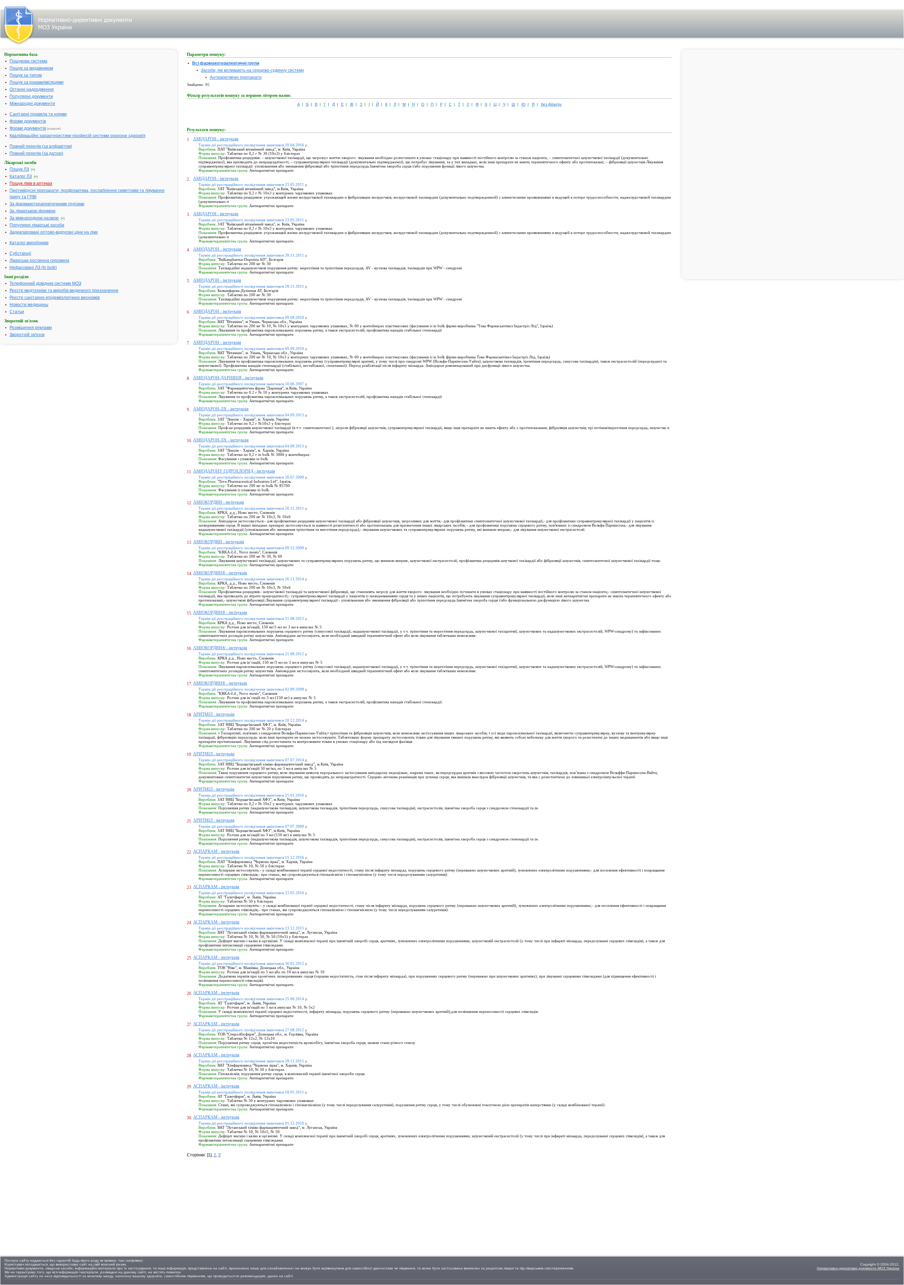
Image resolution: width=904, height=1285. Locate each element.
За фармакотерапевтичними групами (47, 203)
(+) (33, 169)
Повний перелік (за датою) (36, 153)
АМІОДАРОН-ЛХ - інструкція (221, 408)
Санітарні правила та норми (38, 114)
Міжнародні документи (32, 103)
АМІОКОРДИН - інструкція (218, 502)
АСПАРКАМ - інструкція (216, 851)
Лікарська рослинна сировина (39, 260)
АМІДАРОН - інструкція (215, 138)
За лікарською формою (32, 211)
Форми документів (28, 121)
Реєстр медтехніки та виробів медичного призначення (64, 290)
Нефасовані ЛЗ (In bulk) (33, 267)
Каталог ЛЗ (21, 176)
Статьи (17, 311)
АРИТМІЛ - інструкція (213, 714)
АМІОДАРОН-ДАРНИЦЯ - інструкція (228, 377)
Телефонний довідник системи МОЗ (45, 283)
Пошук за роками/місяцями (37, 82)
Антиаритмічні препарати (236, 77)
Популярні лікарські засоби (37, 225)
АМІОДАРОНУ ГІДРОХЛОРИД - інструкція (234, 471)
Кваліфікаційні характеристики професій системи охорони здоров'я (77, 135)
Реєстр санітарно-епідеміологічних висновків (55, 297)
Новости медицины (29, 304)
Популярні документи (31, 96)
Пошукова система (28, 61)
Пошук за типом (26, 75)
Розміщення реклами (31, 327)
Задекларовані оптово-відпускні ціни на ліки (54, 232)
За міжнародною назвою (34, 218)
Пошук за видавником (31, 68)
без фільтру (551, 104)
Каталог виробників (29, 242)
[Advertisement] (240, 1202)
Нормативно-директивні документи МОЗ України (858, 1268)
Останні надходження (32, 89)
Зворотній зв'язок (27, 334)
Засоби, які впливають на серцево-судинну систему (252, 70)
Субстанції (20, 253)
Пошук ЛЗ (19, 169)
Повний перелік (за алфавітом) (41, 146)
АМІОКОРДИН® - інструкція (220, 572)
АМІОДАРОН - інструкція (217, 249)
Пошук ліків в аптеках (31, 183)
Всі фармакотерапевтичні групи (225, 63)
